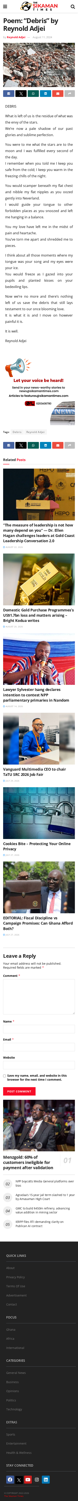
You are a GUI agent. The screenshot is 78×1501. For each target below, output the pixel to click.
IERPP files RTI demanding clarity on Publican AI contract (40, 1224)
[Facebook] (10, 1480)
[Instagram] (37, 1480)
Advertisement (16, 1295)
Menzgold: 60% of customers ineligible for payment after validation (28, 1162)
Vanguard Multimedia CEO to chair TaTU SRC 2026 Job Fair (34, 772)
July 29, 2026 (12, 780)
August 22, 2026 (14, 547)
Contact (11, 1304)
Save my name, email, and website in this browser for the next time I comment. (37, 1077)
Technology (14, 1409)
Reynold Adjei (16, 37)
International (15, 1348)
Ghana (10, 1330)
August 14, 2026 (14, 706)
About (10, 1268)
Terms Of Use (15, 1286)
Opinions (12, 1391)
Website (9, 1057)
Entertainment (16, 1443)
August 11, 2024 (42, 37)
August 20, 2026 (14, 626)
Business (12, 1382)
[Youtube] (28, 1480)
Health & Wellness (19, 1453)
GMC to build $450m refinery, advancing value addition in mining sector (43, 1210)
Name (9, 1021)
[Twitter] (19, 1480)
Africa (10, 1339)
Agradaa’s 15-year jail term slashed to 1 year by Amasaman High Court (45, 1197)
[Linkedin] (46, 1480)
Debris (17, 432)
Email (8, 1039)
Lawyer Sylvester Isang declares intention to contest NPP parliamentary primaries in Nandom (36, 694)
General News (16, 1373)
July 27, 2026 (12, 854)
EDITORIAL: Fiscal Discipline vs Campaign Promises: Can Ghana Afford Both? (38, 923)
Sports (10, 1434)
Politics (11, 1400)
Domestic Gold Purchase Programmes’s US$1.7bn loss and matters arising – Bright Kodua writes (38, 615)
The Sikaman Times (14, 1495)
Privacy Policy (15, 1277)
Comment (11, 976)
